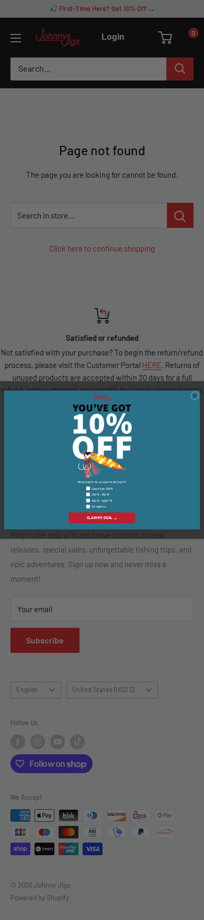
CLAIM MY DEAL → (102, 518)
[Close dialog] (195, 395)
